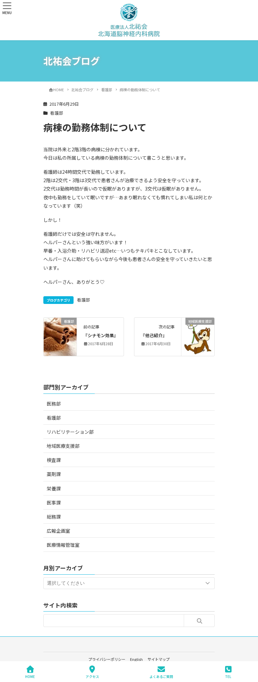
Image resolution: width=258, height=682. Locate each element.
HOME (30, 676)
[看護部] (60, 329)
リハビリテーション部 (70, 431)
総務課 (54, 516)
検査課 (54, 460)
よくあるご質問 (161, 676)
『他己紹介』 (154, 335)
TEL (228, 676)
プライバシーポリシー (106, 659)
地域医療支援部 (63, 445)
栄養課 (54, 488)
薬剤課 (54, 474)
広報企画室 (58, 530)
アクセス (92, 676)
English (136, 659)
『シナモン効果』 (100, 335)
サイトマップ (158, 659)
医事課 (54, 502)
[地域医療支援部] (197, 336)
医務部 (54, 403)
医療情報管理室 (63, 544)
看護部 (56, 113)
